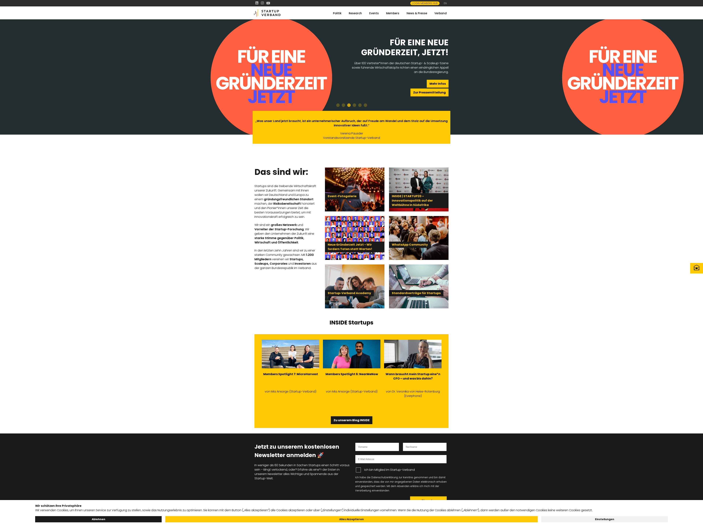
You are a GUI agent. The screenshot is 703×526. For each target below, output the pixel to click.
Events (374, 13)
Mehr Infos (437, 84)
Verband (440, 13)
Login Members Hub (425, 3)
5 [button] (360, 105)
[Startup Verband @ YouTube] (268, 3)
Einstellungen (604, 519)
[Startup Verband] (285, 13)
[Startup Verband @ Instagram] (262, 3)
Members (392, 13)
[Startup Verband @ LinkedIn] (257, 3)
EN (445, 3)
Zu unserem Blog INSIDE (352, 420)
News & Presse (417, 13)
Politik (337, 13)
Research (355, 13)
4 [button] (354, 105)
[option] (351, 77)
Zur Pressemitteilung (429, 92)
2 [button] (343, 105)
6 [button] (365, 105)
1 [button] (338, 105)
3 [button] (349, 105)
